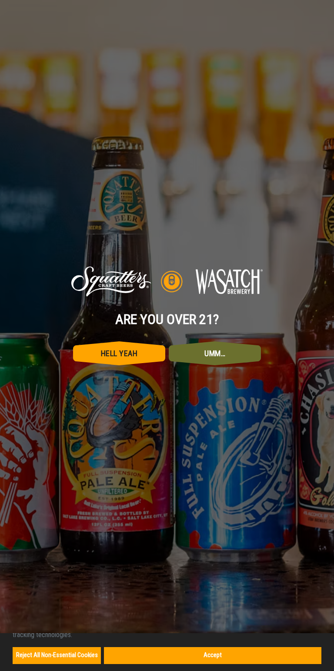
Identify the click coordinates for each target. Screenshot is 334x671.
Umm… (214, 372)
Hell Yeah (119, 372)
